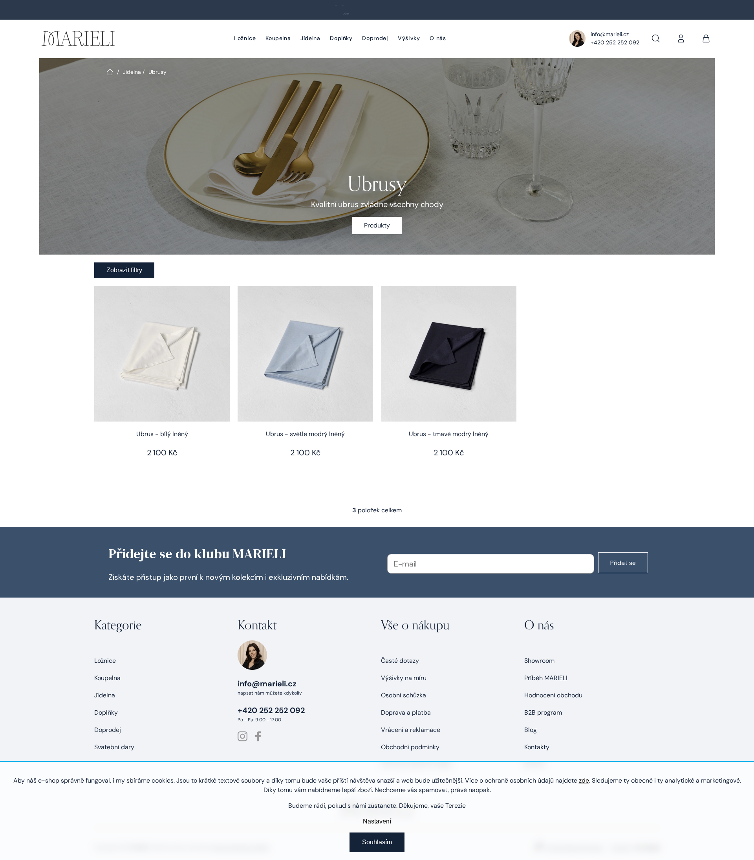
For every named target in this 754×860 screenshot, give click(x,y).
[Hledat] (655, 38)
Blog (530, 730)
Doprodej (107, 730)
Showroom (539, 660)
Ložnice (105, 660)
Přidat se (623, 563)
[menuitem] (245, 39)
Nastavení (377, 821)
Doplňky (106, 712)
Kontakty (536, 747)
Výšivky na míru (403, 678)
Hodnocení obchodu (553, 695)
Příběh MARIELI (545, 678)
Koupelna (107, 678)
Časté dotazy (400, 660)
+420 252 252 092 (615, 42)
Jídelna (104, 695)
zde (584, 780)
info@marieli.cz (610, 34)
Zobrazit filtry (124, 270)
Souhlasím (377, 842)
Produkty (377, 225)
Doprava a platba (406, 712)
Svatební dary (114, 747)
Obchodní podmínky (410, 747)
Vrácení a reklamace (410, 730)
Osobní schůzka (403, 695)
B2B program (543, 712)
